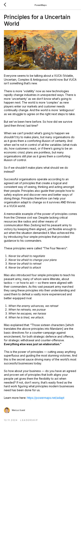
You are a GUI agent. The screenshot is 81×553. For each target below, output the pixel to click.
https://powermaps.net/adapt (45, 397)
